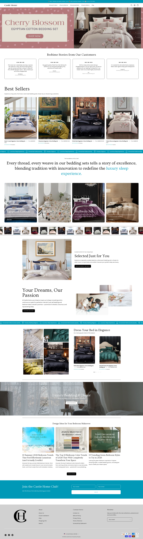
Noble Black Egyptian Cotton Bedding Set (82, 141)
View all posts (71, 473)
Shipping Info (43, 520)
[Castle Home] (10, 5)
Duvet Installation (44, 515)
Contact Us (76, 513)
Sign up (96, 492)
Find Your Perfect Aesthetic (83, 266)
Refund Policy (77, 515)
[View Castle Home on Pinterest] (12, 535)
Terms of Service (77, 520)
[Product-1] (55, 356)
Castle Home (69, 536)
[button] (74, 5)
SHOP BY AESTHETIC (71, 402)
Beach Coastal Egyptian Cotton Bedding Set (14, 141)
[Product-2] (55, 333)
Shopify (78, 536)
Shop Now (9, 219)
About (40, 509)
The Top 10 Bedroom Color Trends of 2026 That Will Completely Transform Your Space (71, 457)
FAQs (40, 518)
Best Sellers (17, 88)
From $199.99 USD (65, 141)
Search (41, 523)
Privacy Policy (77, 518)
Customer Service (78, 509)
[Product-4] (32, 366)
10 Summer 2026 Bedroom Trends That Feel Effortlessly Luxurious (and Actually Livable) (37, 457)
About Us (41, 513)
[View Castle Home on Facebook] (9, 535)
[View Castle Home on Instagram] (5, 535)
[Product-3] (32, 345)
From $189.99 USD (99, 141)
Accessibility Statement (79, 523)
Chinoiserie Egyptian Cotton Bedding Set (48, 141)
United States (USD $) (71, 534)
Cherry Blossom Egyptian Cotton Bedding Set (117, 141)
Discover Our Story (29, 310)
